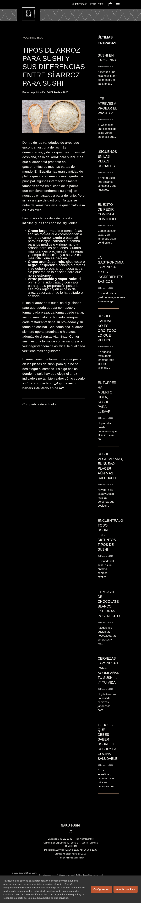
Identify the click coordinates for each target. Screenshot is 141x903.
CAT (100, 4)
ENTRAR (80, 4)
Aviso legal (98, 875)
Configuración (101, 889)
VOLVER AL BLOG (33, 37)
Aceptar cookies (125, 889)
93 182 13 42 (66, 839)
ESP (93, 4)
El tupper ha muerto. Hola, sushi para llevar (107, 397)
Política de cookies (84, 875)
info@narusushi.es (85, 839)
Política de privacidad (65, 875)
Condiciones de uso (47, 875)
